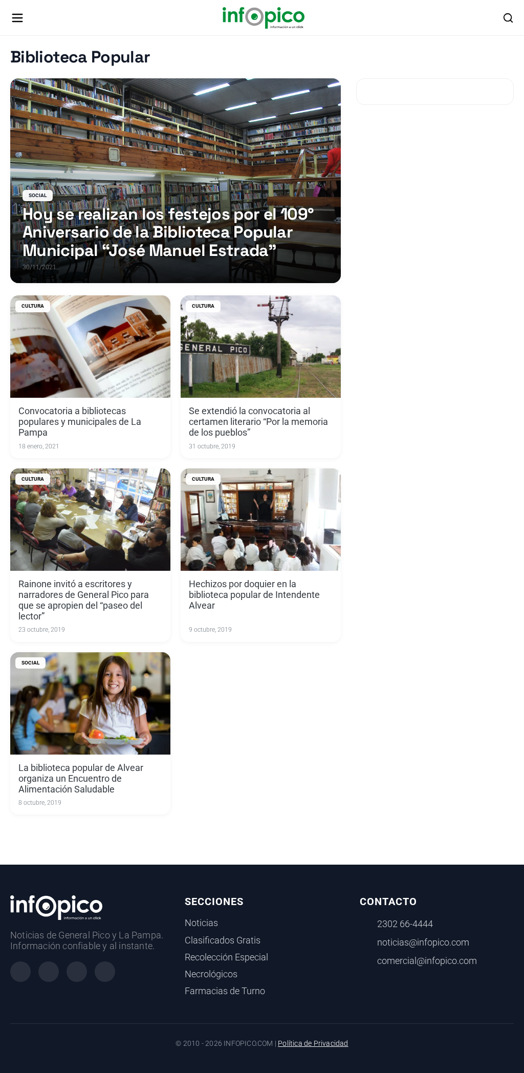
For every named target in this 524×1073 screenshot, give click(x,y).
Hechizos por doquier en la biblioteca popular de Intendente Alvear (254, 595)
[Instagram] (48, 971)
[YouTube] (105, 971)
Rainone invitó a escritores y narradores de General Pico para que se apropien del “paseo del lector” (83, 600)
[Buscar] (508, 18)
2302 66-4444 (405, 924)
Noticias (201, 923)
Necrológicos (211, 974)
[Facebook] (20, 971)
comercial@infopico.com (427, 961)
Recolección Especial (226, 957)
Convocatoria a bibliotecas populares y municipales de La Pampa (79, 422)
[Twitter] (77, 971)
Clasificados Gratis (222, 940)
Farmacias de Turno (225, 991)
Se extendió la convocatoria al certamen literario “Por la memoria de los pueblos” (258, 422)
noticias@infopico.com (423, 942)
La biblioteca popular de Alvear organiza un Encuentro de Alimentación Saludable (80, 779)
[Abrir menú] (17, 18)
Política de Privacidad (313, 1043)
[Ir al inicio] (263, 18)
